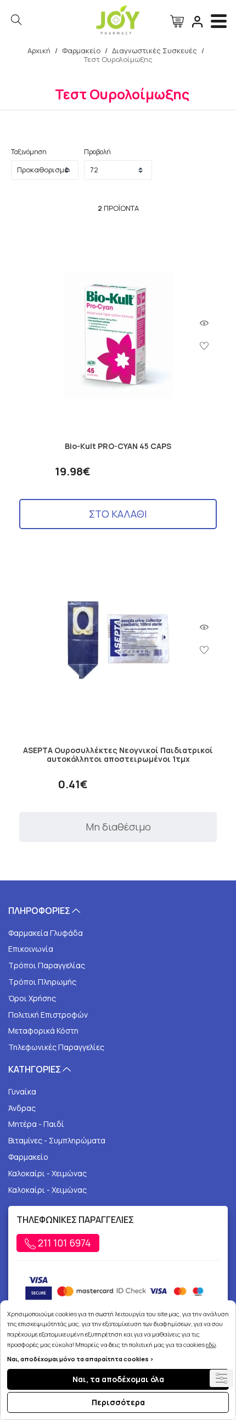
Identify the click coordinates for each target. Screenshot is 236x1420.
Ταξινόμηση (29, 151)
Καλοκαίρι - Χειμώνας (47, 1173)
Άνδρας (22, 1108)
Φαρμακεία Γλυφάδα (45, 933)
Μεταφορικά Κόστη (43, 1030)
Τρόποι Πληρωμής (42, 981)
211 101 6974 (63, 1242)
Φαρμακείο (28, 1157)
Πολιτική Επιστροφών (48, 1014)
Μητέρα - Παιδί (36, 1124)
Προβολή (97, 151)
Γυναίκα (22, 1091)
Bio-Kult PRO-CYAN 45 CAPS (118, 446)
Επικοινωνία (30, 949)
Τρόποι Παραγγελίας (46, 965)
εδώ (211, 1344)
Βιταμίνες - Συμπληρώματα (56, 1140)
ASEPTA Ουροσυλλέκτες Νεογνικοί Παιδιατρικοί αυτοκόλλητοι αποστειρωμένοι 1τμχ (118, 755)
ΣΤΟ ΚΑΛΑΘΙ (118, 513)
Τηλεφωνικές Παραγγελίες (56, 1047)
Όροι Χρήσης (32, 998)
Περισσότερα (118, 1402)
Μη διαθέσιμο (118, 826)
